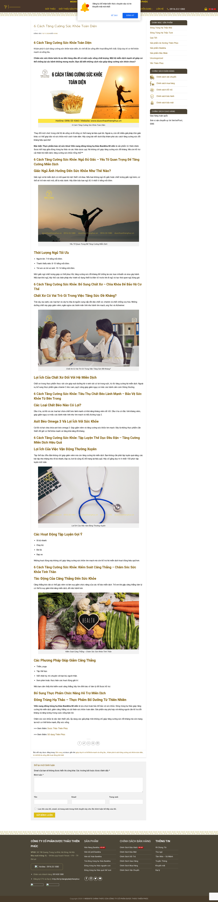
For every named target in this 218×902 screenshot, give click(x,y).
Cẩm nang (58, 752)
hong (55, 33)
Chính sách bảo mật (165, 102)
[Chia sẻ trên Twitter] (84, 743)
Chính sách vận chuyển (166, 77)
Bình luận (39, 775)
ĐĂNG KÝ (130, 15)
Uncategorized (156, 58)
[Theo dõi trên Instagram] (91, 879)
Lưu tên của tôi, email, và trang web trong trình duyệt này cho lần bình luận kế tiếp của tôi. (77, 809)
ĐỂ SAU (114, 15)
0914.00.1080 (58, 874)
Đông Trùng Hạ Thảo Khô (161, 28)
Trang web (113, 797)
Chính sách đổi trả (164, 90)
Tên (35, 797)
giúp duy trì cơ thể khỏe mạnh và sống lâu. (91, 752)
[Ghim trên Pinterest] (93, 743)
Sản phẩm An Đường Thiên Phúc (164, 43)
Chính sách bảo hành (165, 96)
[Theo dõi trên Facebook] (86, 879)
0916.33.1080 (53, 867)
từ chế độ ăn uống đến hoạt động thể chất (48, 755)
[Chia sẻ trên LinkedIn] (98, 743)
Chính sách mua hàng (165, 83)
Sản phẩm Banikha (158, 48)
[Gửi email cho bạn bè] (89, 743)
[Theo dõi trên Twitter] (95, 879)
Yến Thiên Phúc (157, 63)
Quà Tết (153, 38)
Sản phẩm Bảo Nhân (159, 53)
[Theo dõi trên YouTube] (100, 879)
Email (74, 797)
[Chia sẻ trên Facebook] (79, 743)
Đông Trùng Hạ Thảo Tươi (161, 33)
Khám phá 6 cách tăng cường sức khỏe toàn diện (125, 752)
